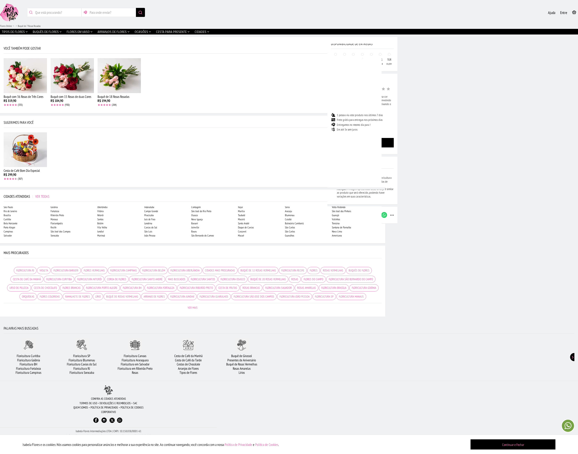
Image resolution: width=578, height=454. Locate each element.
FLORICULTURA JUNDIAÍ (182, 296)
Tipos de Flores (188, 372)
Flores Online (6, 26)
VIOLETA (44, 270)
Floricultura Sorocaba (82, 372)
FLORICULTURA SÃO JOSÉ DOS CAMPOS (254, 296)
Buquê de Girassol (241, 356)
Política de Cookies (266, 444)
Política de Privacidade (238, 444)
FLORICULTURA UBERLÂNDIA (185, 270)
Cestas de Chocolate (188, 364)
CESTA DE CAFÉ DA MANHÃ (27, 279)
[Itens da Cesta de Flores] (574, 13)
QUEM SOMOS (80, 407)
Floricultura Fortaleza (28, 368)
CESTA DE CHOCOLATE (45, 288)
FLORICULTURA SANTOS (203, 279)
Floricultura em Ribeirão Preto (135, 368)
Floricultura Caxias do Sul (82, 364)
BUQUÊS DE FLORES (359, 270)
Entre (563, 12)
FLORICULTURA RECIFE (292, 270)
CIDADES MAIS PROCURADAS (220, 270)
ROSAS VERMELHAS (333, 270)
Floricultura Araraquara (135, 360)
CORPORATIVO (108, 412)
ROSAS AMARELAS (306, 288)
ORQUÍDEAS (28, 296)
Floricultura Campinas (28, 372)
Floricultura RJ (81, 368)
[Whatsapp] (119, 422)
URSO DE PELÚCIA (18, 288)
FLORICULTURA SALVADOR (278, 288)
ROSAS (294, 279)
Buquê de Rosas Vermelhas (241, 364)
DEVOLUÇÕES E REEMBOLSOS (115, 403)
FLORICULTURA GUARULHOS (214, 296)
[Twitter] (112, 420)
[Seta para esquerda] (4, 96)
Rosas (135, 372)
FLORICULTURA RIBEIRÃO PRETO (196, 288)
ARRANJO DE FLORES (154, 296)
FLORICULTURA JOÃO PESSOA (295, 296)
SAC (135, 403)
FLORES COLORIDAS (50, 296)
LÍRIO (98, 296)
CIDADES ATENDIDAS (26, 196)
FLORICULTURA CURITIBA (59, 279)
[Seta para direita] (380, 96)
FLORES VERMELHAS (94, 270)
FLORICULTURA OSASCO (233, 279)
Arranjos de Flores (188, 368)
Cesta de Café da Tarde (188, 360)
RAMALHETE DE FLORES (77, 296)
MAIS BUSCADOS (176, 279)
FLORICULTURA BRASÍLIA (333, 288)
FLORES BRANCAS (72, 288)
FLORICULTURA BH (132, 288)
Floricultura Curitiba (28, 356)
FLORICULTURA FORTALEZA (160, 288)
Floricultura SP (81, 356)
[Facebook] (96, 422)
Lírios (242, 372)
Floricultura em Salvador (135, 364)
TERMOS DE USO (88, 403)
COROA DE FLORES (116, 279)
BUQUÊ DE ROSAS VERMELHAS (122, 296)
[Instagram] (104, 422)
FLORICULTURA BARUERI (66, 270)
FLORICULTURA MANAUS (351, 296)
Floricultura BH (28, 364)
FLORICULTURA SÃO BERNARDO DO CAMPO (351, 279)
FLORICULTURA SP (324, 296)
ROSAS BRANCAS (251, 288)
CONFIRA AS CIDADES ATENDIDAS (108, 399)
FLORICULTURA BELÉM (153, 270)
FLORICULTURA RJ (25, 270)
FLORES (313, 270)
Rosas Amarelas (242, 368)
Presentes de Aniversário (241, 360)
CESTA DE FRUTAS (227, 288)
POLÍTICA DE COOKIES (132, 407)
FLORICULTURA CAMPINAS (123, 270)
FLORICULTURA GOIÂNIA (364, 288)
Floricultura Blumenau (82, 360)
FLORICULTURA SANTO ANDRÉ (147, 279)
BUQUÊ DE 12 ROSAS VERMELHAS (258, 270)
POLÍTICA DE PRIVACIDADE (104, 407)
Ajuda (551, 12)
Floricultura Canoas (135, 356)
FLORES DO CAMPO (313, 279)
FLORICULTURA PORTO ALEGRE (101, 288)
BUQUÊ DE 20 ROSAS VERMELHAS (268, 279)
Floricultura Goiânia (28, 360)
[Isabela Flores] (108, 390)
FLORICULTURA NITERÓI (89, 279)
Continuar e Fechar (513, 445)
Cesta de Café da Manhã (188, 356)
